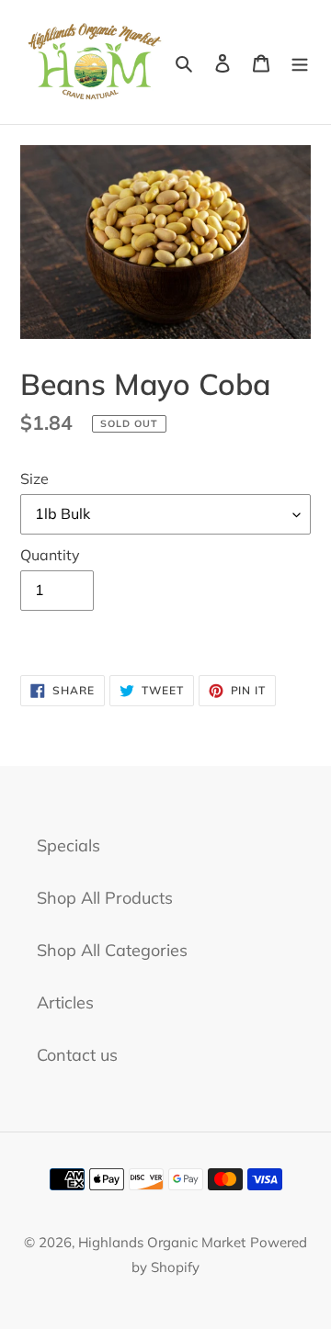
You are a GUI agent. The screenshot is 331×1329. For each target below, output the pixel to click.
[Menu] (299, 62)
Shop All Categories (112, 950)
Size (34, 478)
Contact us (77, 1054)
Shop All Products (105, 897)
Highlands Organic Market (161, 1242)
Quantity (50, 555)
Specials (68, 845)
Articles (65, 1002)
